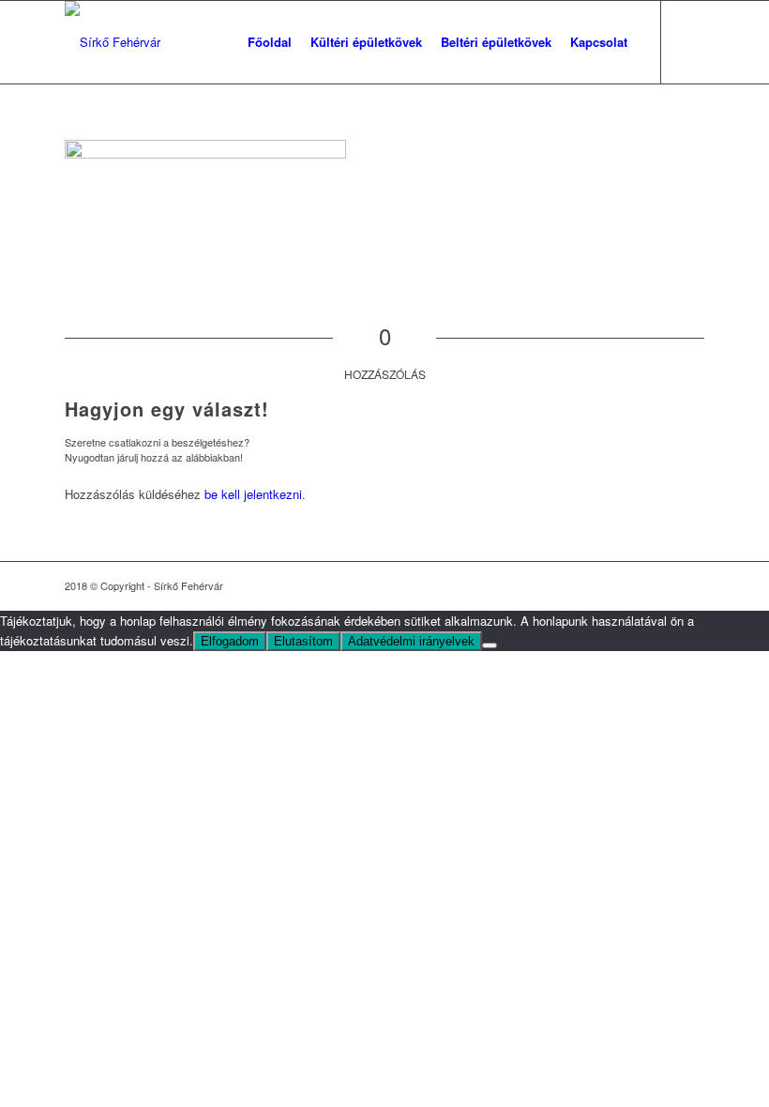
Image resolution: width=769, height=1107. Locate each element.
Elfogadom (230, 641)
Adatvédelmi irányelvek (411, 641)
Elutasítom (303, 641)
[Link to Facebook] (690, 41)
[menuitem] (269, 42)
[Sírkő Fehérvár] (112, 42)
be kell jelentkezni (253, 494)
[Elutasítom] (489, 645)
